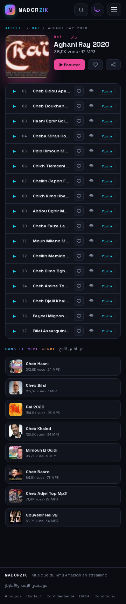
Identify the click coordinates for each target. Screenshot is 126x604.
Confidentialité (60, 596)
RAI (36, 28)
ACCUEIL (14, 28)
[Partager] (113, 64)
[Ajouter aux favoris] (95, 64)
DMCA (84, 596)
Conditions (104, 596)
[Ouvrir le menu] (114, 9)
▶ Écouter (69, 64)
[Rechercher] (81, 9)
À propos (13, 596)
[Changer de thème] (97, 9)
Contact (34, 596)
